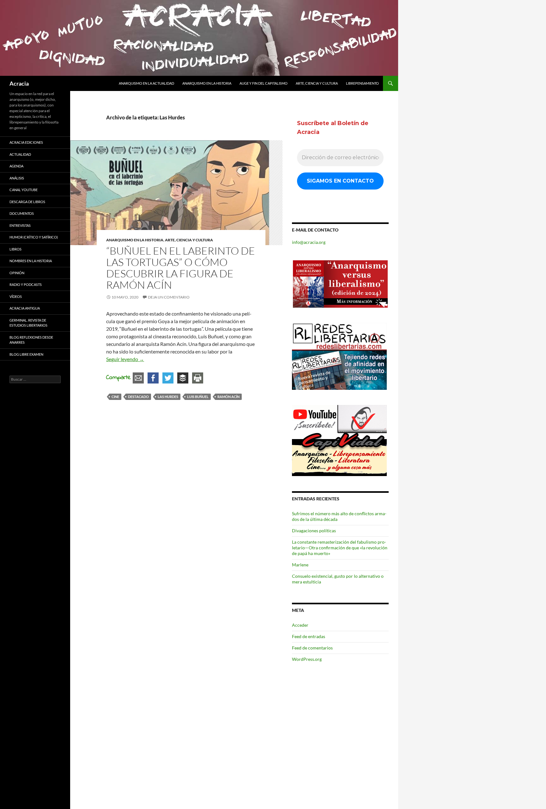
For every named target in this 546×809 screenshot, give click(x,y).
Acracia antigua (24, 308)
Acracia (19, 83)
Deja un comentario (169, 297)
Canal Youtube (23, 190)
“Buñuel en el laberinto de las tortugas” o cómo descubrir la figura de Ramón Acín (180, 267)
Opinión (16, 273)
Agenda (16, 166)
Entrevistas (20, 225)
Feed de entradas (308, 636)
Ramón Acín (228, 397)
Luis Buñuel (198, 397)
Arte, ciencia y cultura (317, 83)
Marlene (300, 564)
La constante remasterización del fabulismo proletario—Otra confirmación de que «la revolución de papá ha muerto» (339, 547)
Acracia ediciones (26, 142)
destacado (138, 397)
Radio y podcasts (25, 284)
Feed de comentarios (312, 647)
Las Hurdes (168, 397)
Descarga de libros (27, 202)
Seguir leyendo (125, 359)
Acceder (300, 625)
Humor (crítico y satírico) (33, 237)
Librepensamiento (362, 83)
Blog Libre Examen (26, 354)
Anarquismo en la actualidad (146, 83)
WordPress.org (307, 659)
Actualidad (20, 154)
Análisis (16, 178)
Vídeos (15, 296)
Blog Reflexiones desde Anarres (31, 340)
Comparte (118, 377)
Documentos (21, 213)
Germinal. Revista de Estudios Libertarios (28, 323)
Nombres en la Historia (30, 261)
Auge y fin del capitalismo (264, 83)
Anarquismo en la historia (206, 83)
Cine (115, 397)
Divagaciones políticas (314, 530)
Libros (15, 249)
